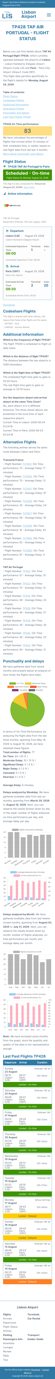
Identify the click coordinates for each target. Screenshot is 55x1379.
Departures (9, 1322)
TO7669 (27, 550)
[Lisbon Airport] (7, 14)
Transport (33, 1335)
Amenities (8, 1343)
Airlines (7, 1330)
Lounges (8, 1347)
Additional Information (16, 104)
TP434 (26, 595)
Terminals (33, 1314)
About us (27, 1373)
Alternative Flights (13, 108)
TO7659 (27, 525)
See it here (29, 187)
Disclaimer (35, 1370)
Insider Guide (35, 1339)
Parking (7, 1335)
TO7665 (27, 538)
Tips (5, 1359)
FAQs (6, 1355)
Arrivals (7, 1318)
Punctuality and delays (16, 112)
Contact (45, 1370)
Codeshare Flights (13, 100)
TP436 (26, 608)
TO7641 (27, 463)
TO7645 (27, 476)
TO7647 (27, 488)
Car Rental (34, 1318)
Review (7, 1351)
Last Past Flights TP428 (17, 116)
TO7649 (27, 501)
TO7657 (27, 513)
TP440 (26, 633)
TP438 (26, 620)
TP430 (26, 571)
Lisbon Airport (28, 14)
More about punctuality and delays (23, 153)
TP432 (26, 583)
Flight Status (10, 96)
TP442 (26, 645)
